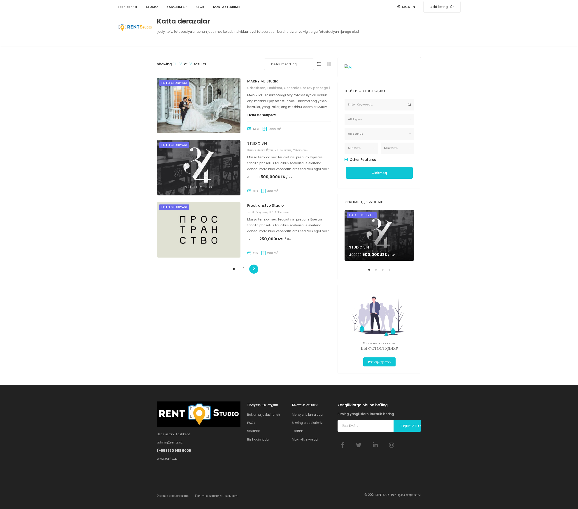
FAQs (251, 422)
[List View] (319, 64)
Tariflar (297, 431)
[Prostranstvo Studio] (198, 230)
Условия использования (173, 495)
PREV (233, 269)
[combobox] (289, 64)
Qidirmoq (379, 173)
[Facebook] (343, 445)
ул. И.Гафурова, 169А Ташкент (268, 212)
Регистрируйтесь (379, 362)
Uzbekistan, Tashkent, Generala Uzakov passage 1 (288, 88)
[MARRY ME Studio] (198, 105)
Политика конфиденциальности (216, 495)
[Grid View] (329, 64)
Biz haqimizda (258, 439)
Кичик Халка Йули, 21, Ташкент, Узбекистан (277, 150)
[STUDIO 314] (198, 167)
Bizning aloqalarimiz (307, 422)
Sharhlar (253, 431)
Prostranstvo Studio (265, 205)
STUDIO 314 (257, 143)
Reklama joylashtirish (263, 414)
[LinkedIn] (375, 445)
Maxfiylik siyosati (305, 439)
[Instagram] (391, 445)
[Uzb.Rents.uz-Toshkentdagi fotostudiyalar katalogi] (135, 27)
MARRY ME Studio (262, 81)
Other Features (362, 159)
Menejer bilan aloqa (307, 414)
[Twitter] (358, 445)
